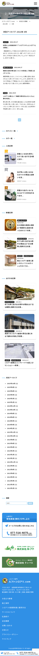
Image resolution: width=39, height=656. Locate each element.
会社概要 (5, 621)
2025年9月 (10, 387)
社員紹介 (5, 616)
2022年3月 (10, 484)
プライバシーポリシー (10, 634)
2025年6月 (10, 391)
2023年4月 (10, 447)
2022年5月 (10, 477)
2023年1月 (10, 458)
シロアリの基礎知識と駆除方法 (14, 607)
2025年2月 (10, 402)
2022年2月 (10, 488)
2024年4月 (10, 425)
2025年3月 (10, 398)
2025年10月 (11, 383)
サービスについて (8, 612)
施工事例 (5, 603)
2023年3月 (10, 451)
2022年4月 (10, 481)
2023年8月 (10, 440)
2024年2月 (10, 428)
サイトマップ (6, 639)
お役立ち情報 (7, 598)
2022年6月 (10, 473)
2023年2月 (10, 455)
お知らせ (5, 630)
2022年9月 (10, 466)
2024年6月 (10, 417)
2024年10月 (11, 410)
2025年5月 (10, 395)
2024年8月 (10, 413)
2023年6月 (10, 443)
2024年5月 (10, 421)
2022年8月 (10, 469)
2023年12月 (11, 432)
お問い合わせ (7, 625)
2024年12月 (11, 406)
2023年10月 (11, 436)
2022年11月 (11, 462)
